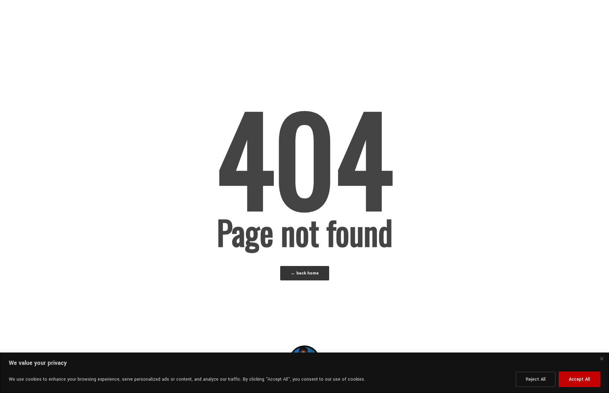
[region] (304, 373)
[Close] (601, 358)
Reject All (536, 379)
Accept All (579, 379)
